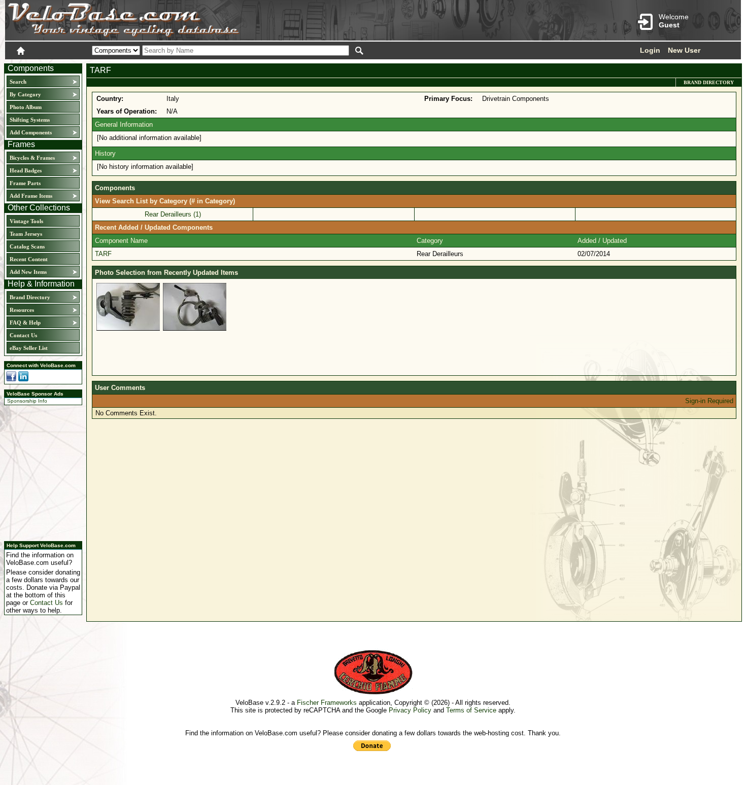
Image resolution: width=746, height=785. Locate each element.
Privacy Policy (410, 710)
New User (684, 50)
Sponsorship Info (27, 401)
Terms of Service (471, 710)
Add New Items (28, 272)
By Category (25, 94)
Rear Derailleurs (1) (173, 214)
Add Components (31, 132)
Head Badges (26, 170)
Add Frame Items (31, 196)
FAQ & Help (25, 322)
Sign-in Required (709, 401)
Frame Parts (25, 183)
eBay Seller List (29, 348)
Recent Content (29, 259)
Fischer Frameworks (327, 702)
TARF (103, 254)
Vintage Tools (26, 221)
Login (650, 50)
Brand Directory (30, 297)
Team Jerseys (26, 234)
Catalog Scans (27, 246)
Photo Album (26, 107)
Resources (22, 310)
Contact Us (23, 335)
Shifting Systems (30, 120)
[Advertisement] (40, 471)
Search (18, 82)
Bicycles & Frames (33, 158)
